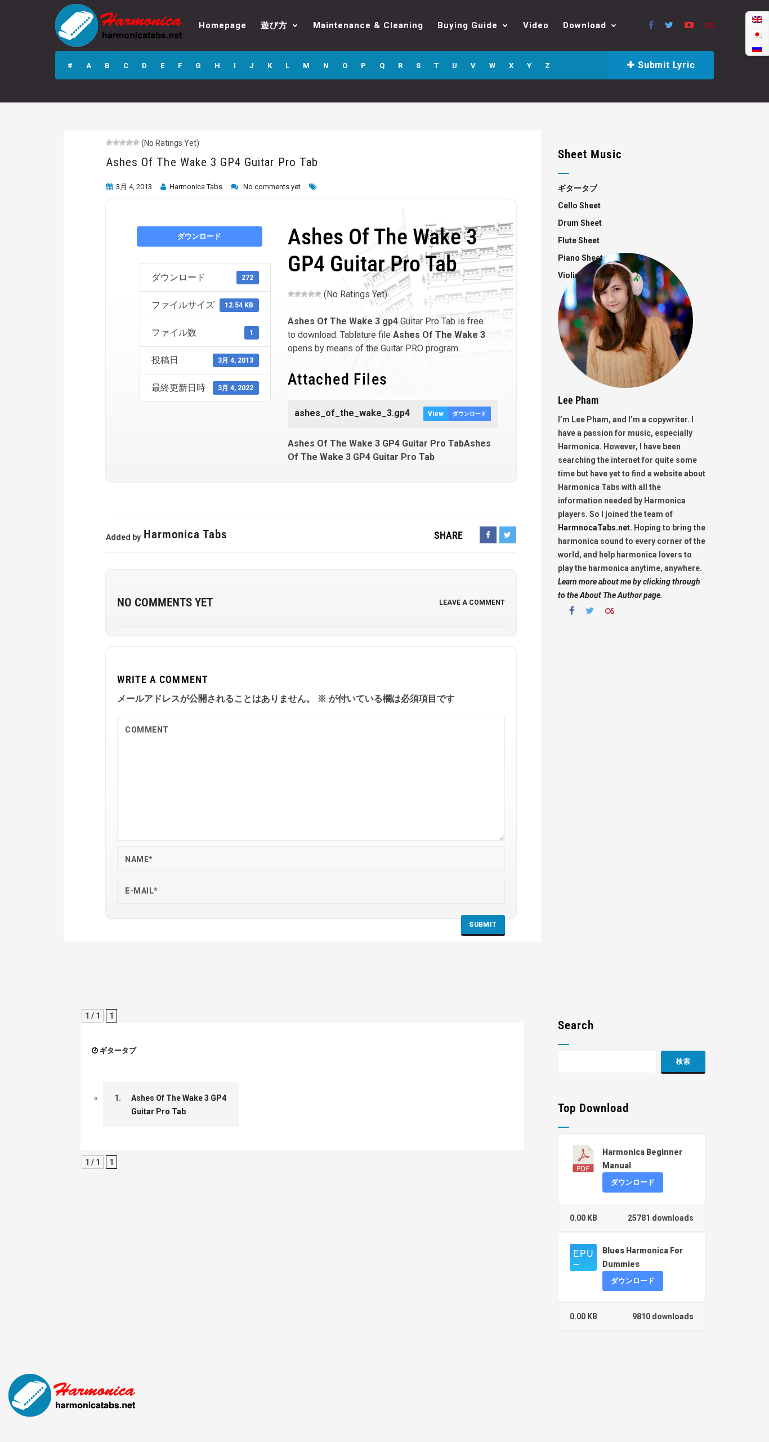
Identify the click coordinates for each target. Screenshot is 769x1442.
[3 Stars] (122, 142)
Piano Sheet (580, 257)
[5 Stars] (136, 142)
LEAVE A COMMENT (472, 602)
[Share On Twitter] (507, 534)
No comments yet (272, 186)
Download (584, 25)
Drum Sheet (580, 222)
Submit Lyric (665, 65)
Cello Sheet (579, 205)
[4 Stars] (129, 142)
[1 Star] (109, 142)
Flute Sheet (579, 240)
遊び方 (274, 25)
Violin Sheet (580, 275)
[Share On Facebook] (488, 534)
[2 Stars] (116, 142)
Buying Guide (467, 25)
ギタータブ (118, 1050)
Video (536, 25)
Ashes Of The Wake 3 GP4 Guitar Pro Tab (212, 162)
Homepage (223, 25)
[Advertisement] (632, 821)
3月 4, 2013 (134, 186)
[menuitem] (757, 19)
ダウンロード (199, 236)
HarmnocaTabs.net (594, 527)
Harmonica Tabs (195, 186)
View (436, 414)
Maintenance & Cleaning (368, 25)
